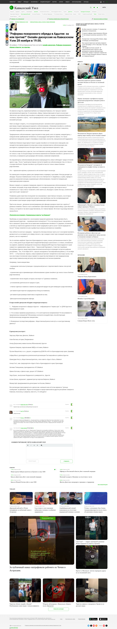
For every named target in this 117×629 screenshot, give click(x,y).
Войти (104, 7)
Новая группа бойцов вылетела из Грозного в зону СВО (28, 472)
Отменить (66, 461)
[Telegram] (7, 28)
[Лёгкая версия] (100, 2)
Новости (12, 1)
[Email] (7, 44)
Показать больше (58, 609)
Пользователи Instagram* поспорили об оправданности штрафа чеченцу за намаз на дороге (91, 167)
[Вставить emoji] (41, 445)
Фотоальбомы (76, 1)
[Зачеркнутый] (37, 445)
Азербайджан (29, 11)
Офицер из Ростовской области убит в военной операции (77, 471)
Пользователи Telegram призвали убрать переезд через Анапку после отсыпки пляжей (92, 134)
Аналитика (34, 1)
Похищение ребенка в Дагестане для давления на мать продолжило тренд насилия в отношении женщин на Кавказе (91, 235)
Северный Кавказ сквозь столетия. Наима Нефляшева (42, 21)
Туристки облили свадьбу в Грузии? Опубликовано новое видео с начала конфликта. (24, 605)
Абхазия (12, 11)
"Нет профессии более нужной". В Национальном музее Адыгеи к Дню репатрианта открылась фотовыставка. (92, 49)
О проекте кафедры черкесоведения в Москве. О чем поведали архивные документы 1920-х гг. (94, 34)
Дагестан (70, 11)
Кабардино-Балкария (85, 11)
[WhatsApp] (7, 30)
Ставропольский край (87, 14)
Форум (54, 1)
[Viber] (7, 33)
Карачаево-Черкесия (14, 14)
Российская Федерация (47, 14)
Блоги (61, 1)
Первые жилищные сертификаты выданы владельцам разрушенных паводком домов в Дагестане (91, 100)
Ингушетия (76, 11)
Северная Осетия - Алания (70, 14)
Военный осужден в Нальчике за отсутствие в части (76, 477)
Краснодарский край (25, 14)
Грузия (65, 11)
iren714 (22, 411)
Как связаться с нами (70, 619)
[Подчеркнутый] (34, 445)
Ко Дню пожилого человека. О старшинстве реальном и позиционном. (94, 30)
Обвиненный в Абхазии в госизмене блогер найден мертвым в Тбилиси (91, 206)
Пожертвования (81, 619)
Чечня (95, 14)
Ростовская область (58, 14)
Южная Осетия (101, 14)
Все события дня (102, 484)
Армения (36, 11)
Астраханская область (45, 11)
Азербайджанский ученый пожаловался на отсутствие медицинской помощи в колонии (69, 510)
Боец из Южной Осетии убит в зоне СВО (23, 482)
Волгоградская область (56, 11)
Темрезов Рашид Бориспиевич (87, 276)
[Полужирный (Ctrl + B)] (27, 445)
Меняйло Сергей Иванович (86, 299)
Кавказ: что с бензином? (17, 19)
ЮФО (20, 16)
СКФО (79, 14)
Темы (19, 1)
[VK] (7, 25)
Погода (86, 1)
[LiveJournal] (7, 41)
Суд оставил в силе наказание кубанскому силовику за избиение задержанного (45, 510)
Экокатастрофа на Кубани (100, 19)
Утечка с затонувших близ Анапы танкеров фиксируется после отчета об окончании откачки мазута (95, 510)
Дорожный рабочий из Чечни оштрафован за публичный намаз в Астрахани (20, 510)
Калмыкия (94, 11)
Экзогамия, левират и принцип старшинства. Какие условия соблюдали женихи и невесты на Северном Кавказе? (94, 54)
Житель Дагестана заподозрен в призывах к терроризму (77, 482)
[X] (7, 36)
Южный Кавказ (13, 16)
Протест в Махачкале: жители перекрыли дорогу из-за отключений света (91, 572)
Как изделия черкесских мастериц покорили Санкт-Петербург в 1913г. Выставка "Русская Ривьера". (94, 44)
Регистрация (32, 461)
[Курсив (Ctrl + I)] (31, 445)
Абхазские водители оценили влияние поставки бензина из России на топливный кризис (91, 82)
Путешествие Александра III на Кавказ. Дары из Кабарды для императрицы (94, 39)
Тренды (25, 1)
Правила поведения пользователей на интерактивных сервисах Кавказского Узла (43, 625)
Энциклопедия (45, 1)
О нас (61, 619)
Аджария (18, 11)
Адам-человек (24, 428)
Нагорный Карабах (36, 14)
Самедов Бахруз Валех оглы (86, 321)
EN (106, 1)
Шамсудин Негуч (24, 404)
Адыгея (23, 11)
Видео (68, 1)
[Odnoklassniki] (7, 39)
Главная (11, 21)
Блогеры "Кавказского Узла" (21, 21)
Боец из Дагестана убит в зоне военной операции (26, 477)
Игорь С (22, 417)
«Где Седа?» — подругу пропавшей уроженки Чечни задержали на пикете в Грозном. (90, 542)
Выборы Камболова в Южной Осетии (59, 19)
